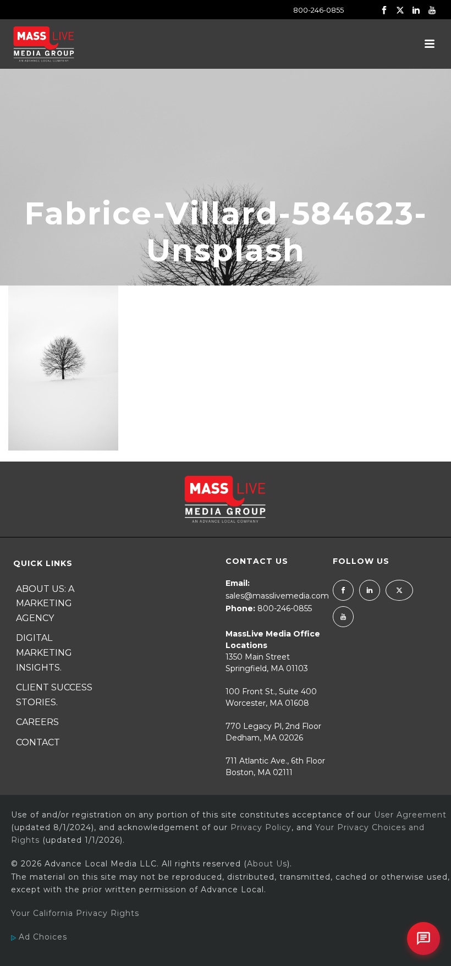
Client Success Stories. (54, 694)
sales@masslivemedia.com (277, 596)
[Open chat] (423, 938)
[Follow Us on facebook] (343, 590)
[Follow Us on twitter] (399, 590)
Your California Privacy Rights (75, 913)
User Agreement (410, 815)
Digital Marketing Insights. (44, 652)
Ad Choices (41, 937)
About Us (267, 864)
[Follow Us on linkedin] (369, 590)
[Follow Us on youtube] (343, 616)
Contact (38, 742)
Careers (37, 722)
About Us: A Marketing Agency (45, 603)
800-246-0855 (318, 10)
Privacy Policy (261, 827)
